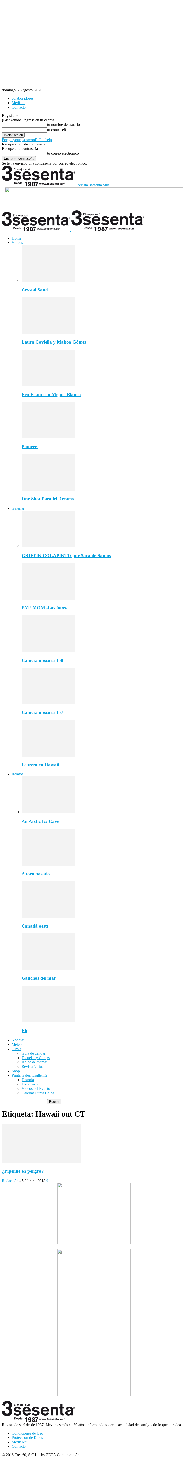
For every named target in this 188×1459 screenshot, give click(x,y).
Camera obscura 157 (42, 712)
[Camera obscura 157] (48, 703)
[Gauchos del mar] (48, 969)
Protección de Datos (27, 1437)
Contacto (19, 107)
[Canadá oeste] (48, 916)
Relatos (17, 774)
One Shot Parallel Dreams (48, 498)
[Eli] (48, 1021)
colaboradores (22, 98)
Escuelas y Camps (36, 1058)
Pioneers (30, 446)
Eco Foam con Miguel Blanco (51, 394)
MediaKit (19, 1442)
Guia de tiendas (34, 1053)
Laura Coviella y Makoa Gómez (54, 342)
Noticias (18, 1040)
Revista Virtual (33, 1066)
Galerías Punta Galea (38, 1093)
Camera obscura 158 (42, 660)
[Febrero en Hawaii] (48, 755)
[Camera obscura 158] (48, 651)
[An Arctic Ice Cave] (48, 812)
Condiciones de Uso (27, 1433)
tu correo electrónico (63, 153)
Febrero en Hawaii (40, 764)
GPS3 (16, 1049)
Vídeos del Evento (36, 1088)
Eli (24, 1030)
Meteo (17, 1044)
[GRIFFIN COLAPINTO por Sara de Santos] (48, 546)
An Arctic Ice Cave (40, 821)
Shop (16, 1071)
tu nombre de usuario (63, 124)
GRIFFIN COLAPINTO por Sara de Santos (66, 555)
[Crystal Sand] (48, 280)
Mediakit (18, 103)
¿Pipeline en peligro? (23, 1171)
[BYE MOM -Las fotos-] (48, 598)
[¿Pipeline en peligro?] (41, 1161)
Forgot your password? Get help (27, 140)
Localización (31, 1084)
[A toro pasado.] (48, 864)
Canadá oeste (35, 925)
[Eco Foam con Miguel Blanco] (48, 385)
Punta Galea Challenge (29, 1075)
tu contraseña (57, 130)
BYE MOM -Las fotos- (44, 607)
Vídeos (17, 243)
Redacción (10, 1181)
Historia (28, 1080)
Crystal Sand (35, 289)
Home (16, 238)
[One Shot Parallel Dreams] (48, 489)
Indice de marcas (34, 1062)
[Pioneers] (48, 437)
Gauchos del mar (39, 978)
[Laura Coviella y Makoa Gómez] (48, 332)
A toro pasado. (36, 873)
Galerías (18, 508)
